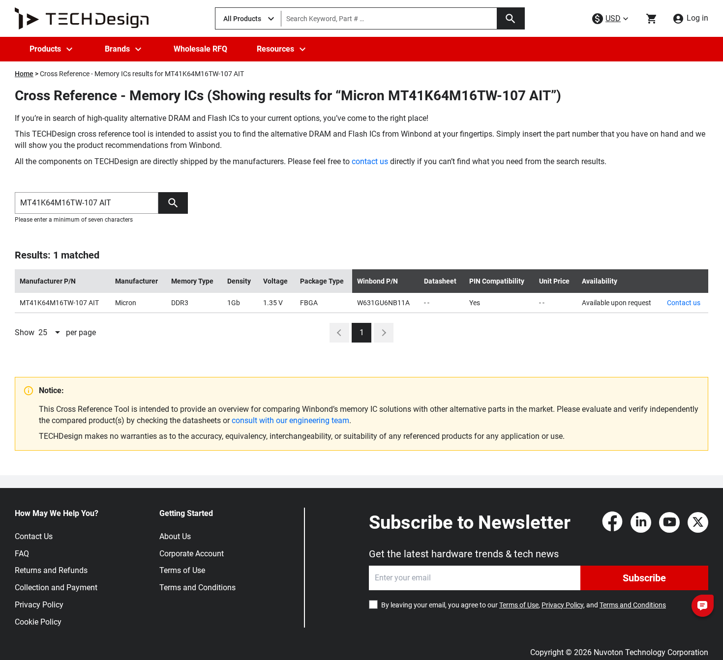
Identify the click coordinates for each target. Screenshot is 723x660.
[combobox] (50, 332)
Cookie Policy (38, 622)
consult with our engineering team (290, 420)
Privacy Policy (39, 604)
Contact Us (34, 536)
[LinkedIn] (641, 522)
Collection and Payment (56, 587)
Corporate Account (191, 553)
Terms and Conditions (197, 587)
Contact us (683, 303)
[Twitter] (698, 522)
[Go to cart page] (652, 19)
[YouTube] (669, 522)
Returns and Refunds (51, 570)
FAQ (22, 553)
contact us (370, 161)
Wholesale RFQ (200, 49)
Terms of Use (182, 570)
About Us (175, 536)
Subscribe (644, 578)
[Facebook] (612, 522)
